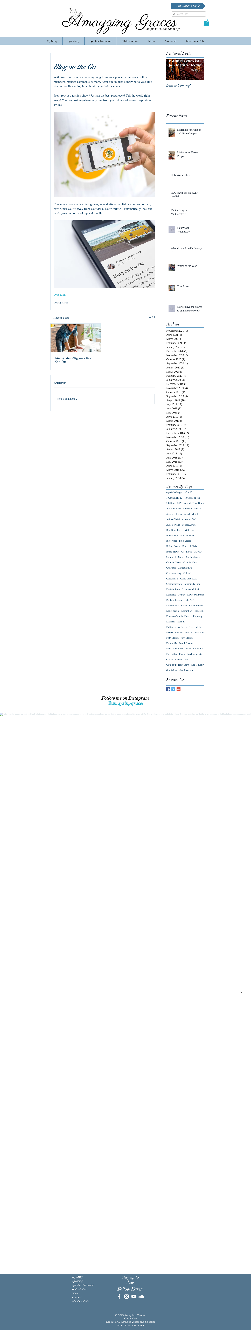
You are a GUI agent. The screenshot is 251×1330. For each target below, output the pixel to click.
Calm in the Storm (175, 557)
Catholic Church (191, 562)
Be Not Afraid (189, 525)
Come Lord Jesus (188, 578)
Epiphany (197, 616)
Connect (77, 1297)
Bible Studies (79, 1289)
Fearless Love (182, 632)
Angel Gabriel (191, 514)
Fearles (169, 632)
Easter (184, 605)
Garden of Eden (174, 659)
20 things (170, 503)
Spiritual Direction (83, 1285)
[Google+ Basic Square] (178, 689)
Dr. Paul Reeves (174, 600)
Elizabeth (199, 611)
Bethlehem (189, 530)
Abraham (187, 508)
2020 (179, 503)
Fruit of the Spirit (175, 648)
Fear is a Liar (195, 627)
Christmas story (173, 573)
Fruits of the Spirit (195, 648)
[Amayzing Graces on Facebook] (119, 1296)
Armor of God (189, 519)
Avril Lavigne (173, 525)
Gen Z (187, 659)
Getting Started (61, 302)
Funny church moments (190, 654)
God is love (171, 670)
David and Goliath (190, 589)
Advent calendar (174, 514)
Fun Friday (171, 654)
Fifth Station (172, 638)
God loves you (186, 670)
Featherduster (197, 632)
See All (151, 317)
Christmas (171, 567)
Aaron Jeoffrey (173, 508)
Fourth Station (186, 643)
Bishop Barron (173, 546)
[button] (206, 22)
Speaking (77, 1281)
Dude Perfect (190, 600)
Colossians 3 (172, 578)
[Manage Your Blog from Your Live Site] (76, 338)
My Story (77, 1276)
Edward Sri (186, 611)
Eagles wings (172, 605)
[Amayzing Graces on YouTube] (134, 1296)
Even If (181, 621)
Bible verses (185, 541)
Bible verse (171, 541)
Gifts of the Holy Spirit (177, 665)
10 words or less (192, 498)
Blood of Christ (189, 546)
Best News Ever (174, 530)
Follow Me (171, 643)
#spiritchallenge (174, 492)
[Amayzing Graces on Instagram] (126, 1296)
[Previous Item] (171, 69)
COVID (197, 551)
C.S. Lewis (186, 551)
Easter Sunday (196, 605)
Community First (192, 584)
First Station (187, 638)
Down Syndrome (195, 594)
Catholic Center (173, 562)
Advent (197, 508)
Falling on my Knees (176, 627)
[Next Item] (241, 993)
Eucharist (170, 621)
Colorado (187, 573)
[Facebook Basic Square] (168, 689)
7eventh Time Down (194, 503)
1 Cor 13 (188, 492)
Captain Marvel (193, 557)
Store (75, 1293)
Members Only (80, 1301)
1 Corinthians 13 (174, 498)
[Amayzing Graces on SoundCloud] (141, 1296)
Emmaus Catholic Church (178, 616)
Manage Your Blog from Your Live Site (73, 360)
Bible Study (172, 535)
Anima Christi (173, 519)
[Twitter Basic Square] (173, 689)
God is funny (197, 665)
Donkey (181, 594)
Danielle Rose (173, 589)
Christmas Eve (185, 567)
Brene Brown (172, 551)
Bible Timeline (187, 535)
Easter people (172, 611)
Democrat (171, 594)
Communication (174, 584)
